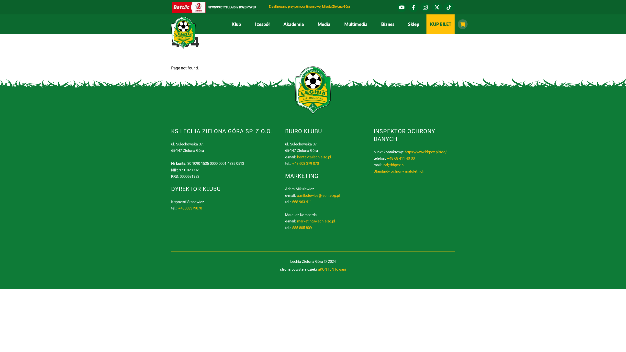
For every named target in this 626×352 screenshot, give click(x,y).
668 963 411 (302, 202)
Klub (236, 24)
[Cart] (461, 24)
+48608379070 (190, 208)
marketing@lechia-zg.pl (316, 221)
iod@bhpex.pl (393, 165)
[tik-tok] (449, 7)
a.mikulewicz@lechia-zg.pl (318, 195)
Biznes (387, 24)
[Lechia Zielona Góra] (183, 46)
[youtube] (402, 7)
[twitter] (437, 7)
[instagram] (425, 7)
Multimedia (356, 24)
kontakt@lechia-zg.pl (314, 157)
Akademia (293, 24)
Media (324, 24)
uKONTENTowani (332, 269)
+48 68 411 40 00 (401, 158)
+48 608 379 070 (305, 163)
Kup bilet (440, 24)
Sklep (413, 24)
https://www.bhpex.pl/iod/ (426, 152)
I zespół (262, 24)
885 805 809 (302, 228)
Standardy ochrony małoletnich (399, 171)
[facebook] (413, 7)
